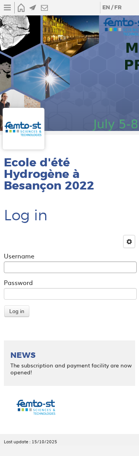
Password (18, 282)
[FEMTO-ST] (36, 408)
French (118, 7)
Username (19, 256)
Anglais (106, 7)
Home (21, 7)
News (33, 7)
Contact (44, 7)
